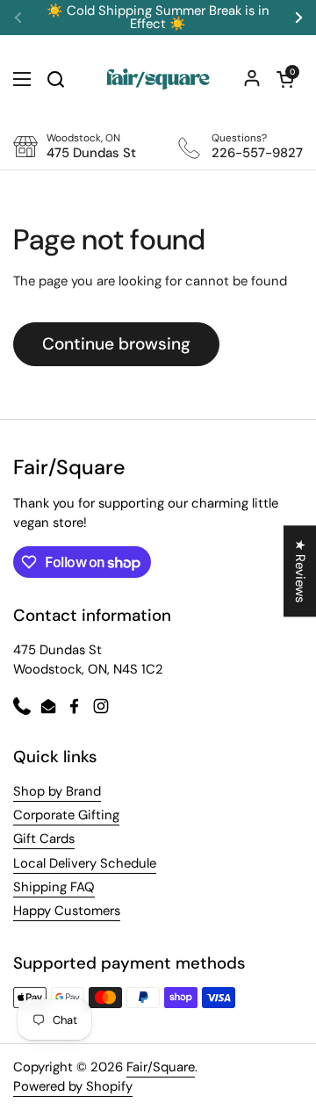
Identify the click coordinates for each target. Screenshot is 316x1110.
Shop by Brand (57, 791)
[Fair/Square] (158, 79)
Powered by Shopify (73, 1086)
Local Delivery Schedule (84, 863)
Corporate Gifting (66, 815)
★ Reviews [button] (300, 570)
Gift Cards (44, 838)
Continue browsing (116, 344)
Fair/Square (160, 1067)
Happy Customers (66, 910)
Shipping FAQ (54, 887)
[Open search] (55, 79)
